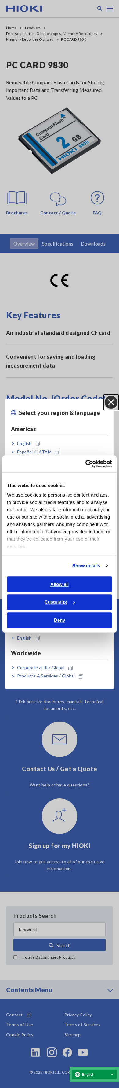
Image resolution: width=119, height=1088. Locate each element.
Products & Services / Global (46, 676)
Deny (59, 620)
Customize (56, 602)
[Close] (111, 402)
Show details (86, 565)
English (24, 443)
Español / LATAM (34, 451)
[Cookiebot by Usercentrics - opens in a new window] (85, 464)
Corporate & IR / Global (40, 667)
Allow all (59, 584)
